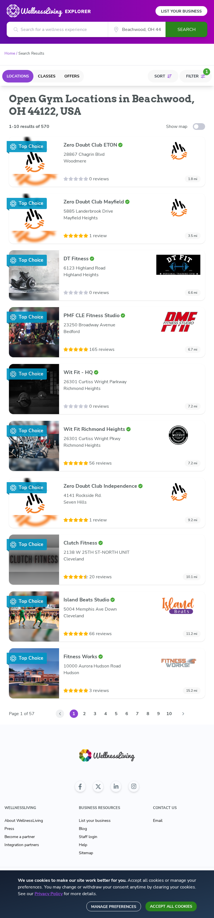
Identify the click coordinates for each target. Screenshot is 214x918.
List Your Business (181, 11)
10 (169, 714)
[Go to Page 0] (60, 714)
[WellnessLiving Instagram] (133, 786)
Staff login (88, 836)
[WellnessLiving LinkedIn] (115, 786)
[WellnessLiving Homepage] (107, 755)
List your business (95, 820)
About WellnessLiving (23, 820)
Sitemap (86, 853)
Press (9, 828)
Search (186, 29)
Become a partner (19, 836)
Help (83, 844)
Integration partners (21, 844)
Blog (83, 828)
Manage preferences (113, 906)
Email (157, 820)
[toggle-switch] (199, 126)
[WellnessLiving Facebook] (80, 786)
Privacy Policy (49, 894)
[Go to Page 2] (183, 714)
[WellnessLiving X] (98, 786)
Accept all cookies (171, 906)
